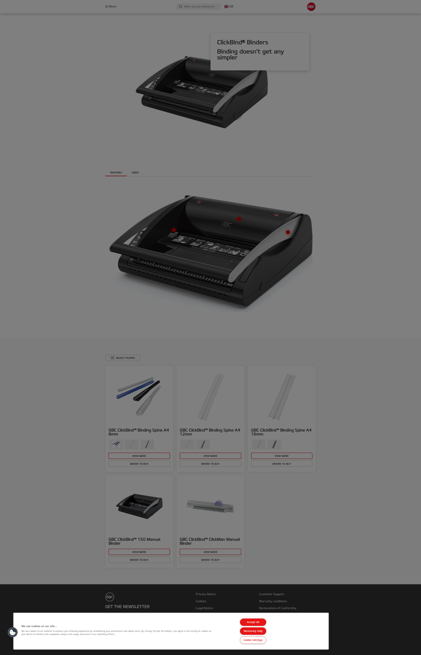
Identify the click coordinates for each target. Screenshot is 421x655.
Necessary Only (253, 631)
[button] (12, 632)
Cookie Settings (253, 640)
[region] (171, 631)
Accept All (253, 622)
